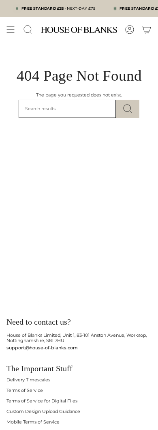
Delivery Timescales (28, 380)
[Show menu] (10, 29)
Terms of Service (24, 390)
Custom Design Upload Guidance (43, 411)
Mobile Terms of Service (33, 422)
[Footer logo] (37, 302)
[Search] (127, 109)
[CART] (146, 29)
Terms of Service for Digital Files (41, 401)
